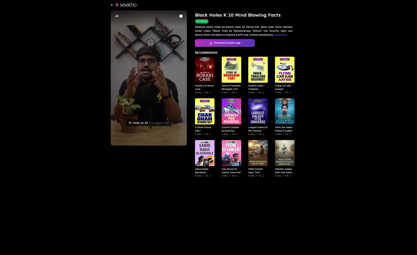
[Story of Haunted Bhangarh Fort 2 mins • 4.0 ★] (230, 70)
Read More (281, 35)
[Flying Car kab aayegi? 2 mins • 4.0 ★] (284, 70)
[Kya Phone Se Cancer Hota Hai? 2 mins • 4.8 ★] (230, 153)
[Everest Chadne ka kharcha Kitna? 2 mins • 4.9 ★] (230, 111)
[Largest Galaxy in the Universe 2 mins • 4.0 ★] (257, 111)
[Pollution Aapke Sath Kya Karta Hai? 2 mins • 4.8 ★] (284, 153)
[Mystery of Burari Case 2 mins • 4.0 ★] (204, 70)
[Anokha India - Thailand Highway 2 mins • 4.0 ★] (257, 70)
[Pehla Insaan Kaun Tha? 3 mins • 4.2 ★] (257, 153)
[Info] (181, 16)
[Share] (116, 16)
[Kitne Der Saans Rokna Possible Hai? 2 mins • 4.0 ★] (284, 111)
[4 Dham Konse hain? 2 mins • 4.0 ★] (204, 111)
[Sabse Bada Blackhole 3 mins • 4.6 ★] (204, 153)
